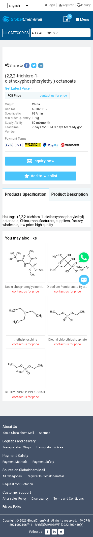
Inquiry (86, 5)
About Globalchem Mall (18, 433)
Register (68, 5)
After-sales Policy (14, 498)
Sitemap (44, 433)
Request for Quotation (17, 484)
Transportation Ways (16, 447)
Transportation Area (49, 447)
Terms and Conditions (69, 498)
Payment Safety (43, 462)
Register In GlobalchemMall (45, 476)
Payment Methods (15, 462)
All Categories (12, 476)
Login (51, 5)
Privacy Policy (11, 506)
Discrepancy (40, 498)
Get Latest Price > (18, 88)
